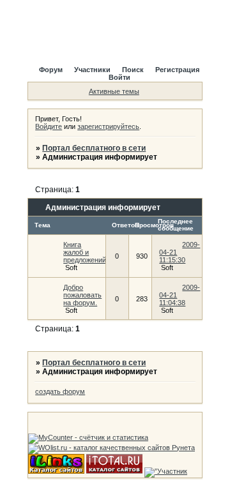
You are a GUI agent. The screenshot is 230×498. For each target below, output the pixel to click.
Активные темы (114, 91)
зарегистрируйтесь (108, 126)
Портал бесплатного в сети (94, 148)
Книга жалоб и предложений (84, 252)
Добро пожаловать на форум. (82, 294)
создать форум (60, 391)
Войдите (48, 126)
